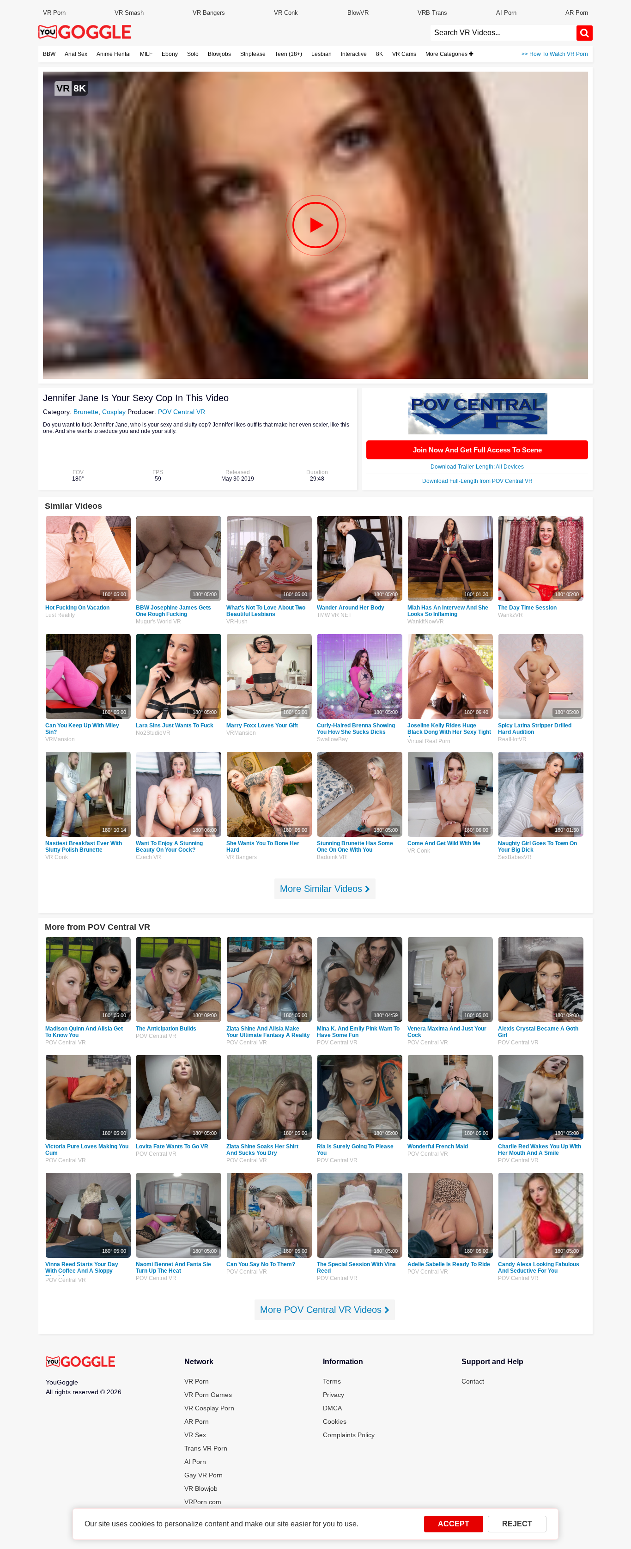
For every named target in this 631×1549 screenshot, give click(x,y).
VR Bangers (209, 12)
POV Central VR (181, 411)
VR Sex (195, 1435)
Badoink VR (332, 857)
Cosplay (114, 411)
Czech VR (148, 857)
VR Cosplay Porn (209, 1408)
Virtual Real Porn (428, 741)
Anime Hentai (114, 54)
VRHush (237, 621)
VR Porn (54, 12)
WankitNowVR (425, 621)
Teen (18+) (288, 54)
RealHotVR (512, 739)
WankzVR (510, 615)
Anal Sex (76, 54)
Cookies (334, 1421)
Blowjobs (219, 54)
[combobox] (503, 33)
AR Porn (576, 12)
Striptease (253, 54)
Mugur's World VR (158, 621)
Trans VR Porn (205, 1448)
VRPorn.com (202, 1502)
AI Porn (506, 12)
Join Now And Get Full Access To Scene (477, 450)
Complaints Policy (349, 1435)
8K (379, 54)
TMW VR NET (334, 615)
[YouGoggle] (80, 1362)
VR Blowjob (201, 1488)
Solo (193, 54)
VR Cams (404, 54)
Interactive (354, 54)
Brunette (85, 411)
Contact (472, 1381)
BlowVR (358, 12)
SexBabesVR (515, 857)
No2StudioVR (153, 733)
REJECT (517, 1524)
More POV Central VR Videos (322, 1310)
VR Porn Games (208, 1394)
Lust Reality (60, 615)
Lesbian (321, 54)
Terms (332, 1381)
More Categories (447, 54)
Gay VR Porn (203, 1475)
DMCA (332, 1408)
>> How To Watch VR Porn (555, 54)
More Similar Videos (322, 889)
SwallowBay (332, 739)
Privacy (333, 1394)
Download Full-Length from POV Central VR (477, 481)
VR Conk (286, 12)
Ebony (170, 54)
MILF (146, 54)
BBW (49, 54)
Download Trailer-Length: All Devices (477, 466)
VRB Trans (432, 12)
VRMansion (60, 739)
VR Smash (129, 12)
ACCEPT (453, 1524)
